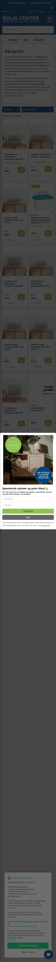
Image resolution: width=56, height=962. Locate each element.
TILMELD (28, 511)
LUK (28, 517)
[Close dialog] (51, 437)
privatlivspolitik (45, 525)
